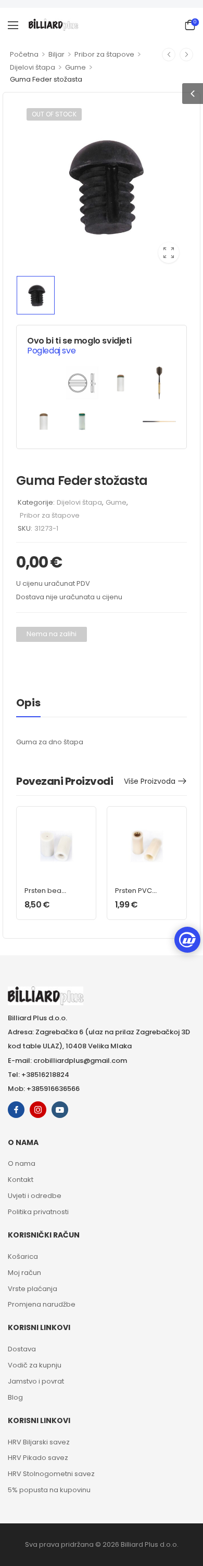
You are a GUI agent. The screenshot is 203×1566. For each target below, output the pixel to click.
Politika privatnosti (38, 1212)
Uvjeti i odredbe (34, 1196)
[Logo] (53, 25)
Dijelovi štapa (32, 67)
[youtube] (60, 1109)
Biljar (56, 54)
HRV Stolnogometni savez (51, 1474)
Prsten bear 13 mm (44, 895)
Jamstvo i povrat (36, 1381)
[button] (13, 25)
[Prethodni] (168, 55)
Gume (75, 67)
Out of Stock (54, 114)
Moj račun (24, 1273)
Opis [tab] (28, 702)
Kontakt (20, 1180)
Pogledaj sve (51, 351)
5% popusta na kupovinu (49, 1490)
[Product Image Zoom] (168, 252)
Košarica (23, 1256)
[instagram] (38, 1109)
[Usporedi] (26, 660)
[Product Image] (101, 185)
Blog (15, 1397)
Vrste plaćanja (32, 1289)
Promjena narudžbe (41, 1304)
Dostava (22, 1349)
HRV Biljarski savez (39, 1442)
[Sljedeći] (186, 55)
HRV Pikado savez (38, 1458)
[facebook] (16, 1109)
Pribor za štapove (104, 54)
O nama (21, 1163)
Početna (24, 54)
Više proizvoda (149, 781)
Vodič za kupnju (34, 1365)
